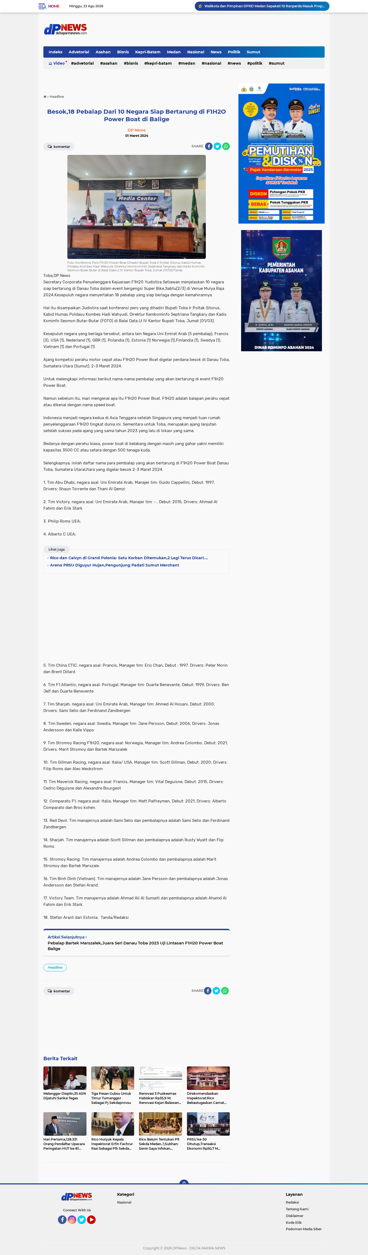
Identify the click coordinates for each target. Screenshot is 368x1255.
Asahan (103, 52)
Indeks (55, 52)
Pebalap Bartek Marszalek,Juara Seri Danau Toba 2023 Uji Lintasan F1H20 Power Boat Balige (135, 945)
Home (53, 6)
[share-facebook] (209, 146)
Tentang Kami (297, 1209)
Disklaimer (294, 1216)
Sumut (253, 52)
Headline (55, 967)
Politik (234, 52)
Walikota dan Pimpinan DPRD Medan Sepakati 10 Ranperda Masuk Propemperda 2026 (264, 6)
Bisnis (123, 52)
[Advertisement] (136, 616)
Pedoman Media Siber (304, 1229)
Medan (174, 52)
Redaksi (292, 1202)
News (216, 52)
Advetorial (79, 52)
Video (59, 63)
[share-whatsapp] (226, 146)
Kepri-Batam (148, 52)
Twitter (84, 1226)
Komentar (61, 147)
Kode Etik (294, 1223)
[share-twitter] (217, 146)
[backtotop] (184, 1184)
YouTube (95, 1226)
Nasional (195, 52)
